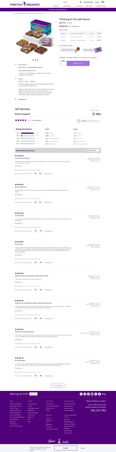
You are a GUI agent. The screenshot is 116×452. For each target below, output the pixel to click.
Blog (104, 394)
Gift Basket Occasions (16, 406)
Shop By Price (13, 423)
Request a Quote (68, 408)
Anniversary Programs (69, 424)
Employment (49, 424)
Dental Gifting (67, 430)
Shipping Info (31, 410)
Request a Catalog (33, 412)
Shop (11, 401)
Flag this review (48, 173)
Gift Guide (67, 419)
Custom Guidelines (69, 410)
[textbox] (71, 2)
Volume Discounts (68, 406)
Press (47, 422)
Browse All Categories (16, 403)
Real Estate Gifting (69, 426)
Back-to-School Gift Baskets (17, 417)
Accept (65, 448)
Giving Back (49, 420)
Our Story (48, 418)
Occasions (79, 6)
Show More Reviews (58, 385)
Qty (63, 60)
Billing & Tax (31, 417)
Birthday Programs (69, 422)
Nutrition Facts (50, 408)
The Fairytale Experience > (58, 10)
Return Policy (31, 415)
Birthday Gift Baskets (15, 412)
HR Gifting (67, 428)
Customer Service (32, 403)
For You (30, 401)
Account (30, 406)
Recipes (48, 410)
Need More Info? (96, 401)
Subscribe (33, 394)
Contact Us (49, 426)
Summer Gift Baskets (15, 415)
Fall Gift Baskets (14, 419)
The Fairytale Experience (52, 406)
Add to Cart (78, 63)
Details (83, 448)
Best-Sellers (67, 6)
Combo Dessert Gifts (15, 410)
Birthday (55, 6)
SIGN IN (97, 2)
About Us (49, 415)
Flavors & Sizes (50, 403)
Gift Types (89, 6)
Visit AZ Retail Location (16, 426)
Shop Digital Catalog (33, 408)
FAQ (29, 419)
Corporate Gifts (101, 6)
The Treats (49, 401)
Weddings (12, 421)
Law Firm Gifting (68, 433)
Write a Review (37, 120)
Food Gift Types (14, 408)
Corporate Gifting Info (70, 403)
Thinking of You (23, 13)
